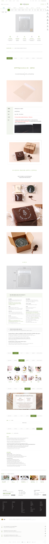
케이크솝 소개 (9, 7)
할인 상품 (27, 7)
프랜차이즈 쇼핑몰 (38, 7)
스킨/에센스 (4, 506)
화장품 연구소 (14, 7)
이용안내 (22, 511)
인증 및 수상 (22, 508)
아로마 (3, 510)
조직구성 (22, 506)
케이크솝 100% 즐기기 (21, 7)
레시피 (21, 58)
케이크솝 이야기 (32, 511)
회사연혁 (22, 507)
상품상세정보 (9, 58)
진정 (12, 508)
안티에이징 (13, 506)
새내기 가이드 (32, 7)
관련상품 (15, 58)
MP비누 (3, 503)
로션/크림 (3, 507)
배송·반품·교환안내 (39, 58)
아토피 (12, 505)
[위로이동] (45, 540)
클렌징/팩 (3, 508)
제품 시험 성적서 (41, 505)
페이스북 (40, 510)
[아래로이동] (45, 542)
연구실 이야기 (32, 510)
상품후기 (27, 58)
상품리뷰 (31, 505)
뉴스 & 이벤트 (32, 503)
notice (2, 4)
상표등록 (22, 505)
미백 (12, 503)
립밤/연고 (3, 505)
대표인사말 (22, 503)
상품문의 (33, 58)
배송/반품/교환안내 (39, 428)
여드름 (12, 507)
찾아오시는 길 (22, 510)
